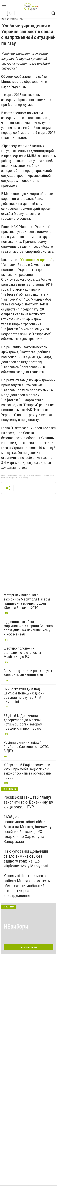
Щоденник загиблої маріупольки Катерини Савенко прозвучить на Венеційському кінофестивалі (28, 628)
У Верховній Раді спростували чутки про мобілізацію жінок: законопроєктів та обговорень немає (27, 771)
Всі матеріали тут (28, 947)
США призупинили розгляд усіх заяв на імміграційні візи (28, 673)
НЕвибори (16, 926)
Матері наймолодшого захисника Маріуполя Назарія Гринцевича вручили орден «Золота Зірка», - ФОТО (27, 601)
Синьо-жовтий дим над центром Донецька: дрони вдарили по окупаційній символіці (24, 695)
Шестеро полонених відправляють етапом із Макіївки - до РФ (22, 652)
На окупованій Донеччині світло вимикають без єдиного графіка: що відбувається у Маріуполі (26, 859)
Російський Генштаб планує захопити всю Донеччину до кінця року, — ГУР (28, 802)
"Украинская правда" (35, 260)
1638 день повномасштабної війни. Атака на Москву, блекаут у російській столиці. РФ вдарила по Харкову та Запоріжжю (28, 829)
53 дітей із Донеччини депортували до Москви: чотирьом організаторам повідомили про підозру (23, 722)
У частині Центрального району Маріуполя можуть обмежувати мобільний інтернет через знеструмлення (27, 885)
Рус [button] (11, 13)
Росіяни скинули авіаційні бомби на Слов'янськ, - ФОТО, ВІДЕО (26, 746)
